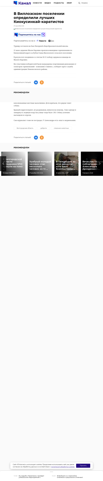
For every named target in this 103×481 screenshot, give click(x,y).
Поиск (84, 3)
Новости (37, 3)
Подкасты (59, 3)
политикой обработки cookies (62, 467)
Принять (83, 466)
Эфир (69, 3)
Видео (48, 3)
